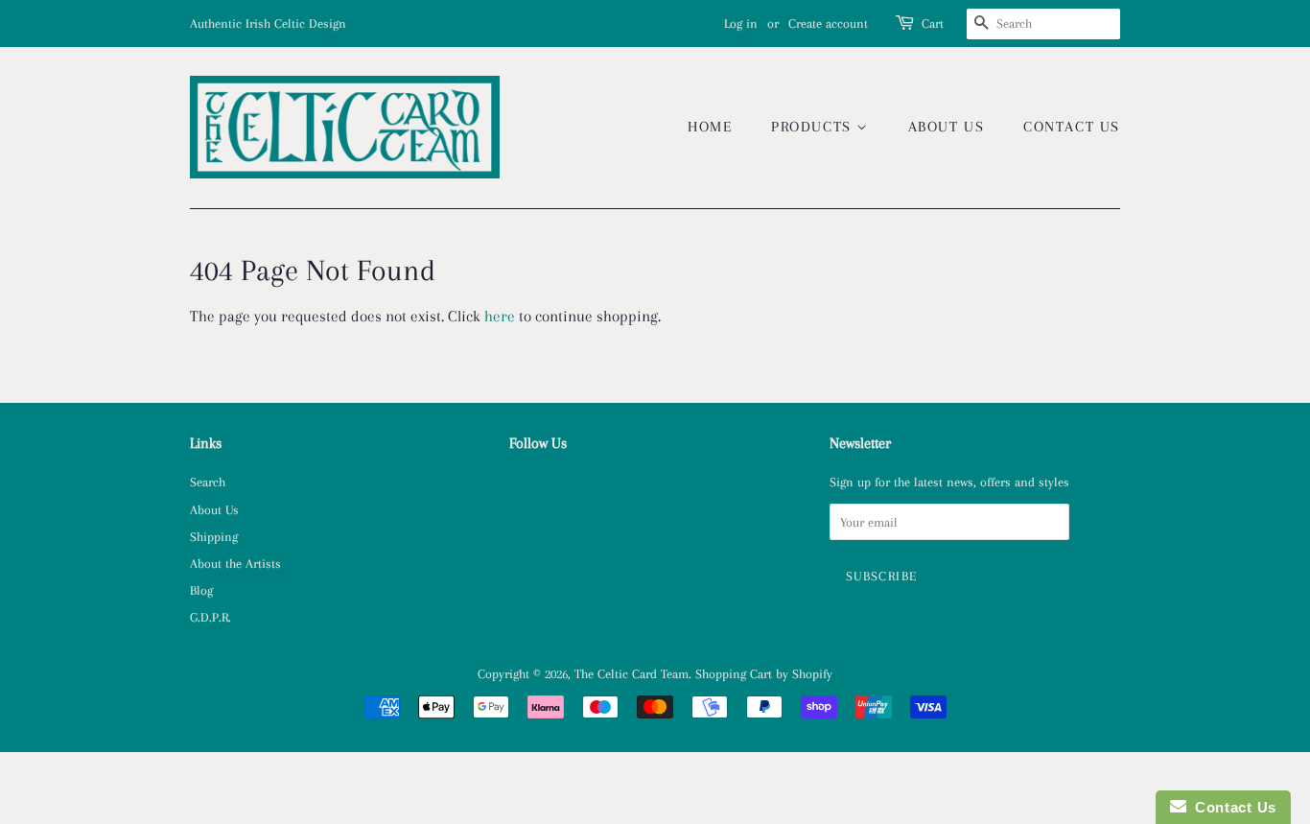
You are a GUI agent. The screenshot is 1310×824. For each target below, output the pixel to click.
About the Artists (235, 563)
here (499, 316)
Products (813, 126)
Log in (741, 23)
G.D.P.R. (210, 616)
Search (207, 481)
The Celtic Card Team (631, 673)
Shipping (214, 536)
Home (710, 126)
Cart (933, 23)
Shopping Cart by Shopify (763, 673)
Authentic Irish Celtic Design (268, 23)
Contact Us (1071, 126)
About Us (946, 126)
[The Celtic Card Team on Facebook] (520, 485)
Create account (828, 23)
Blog (201, 590)
